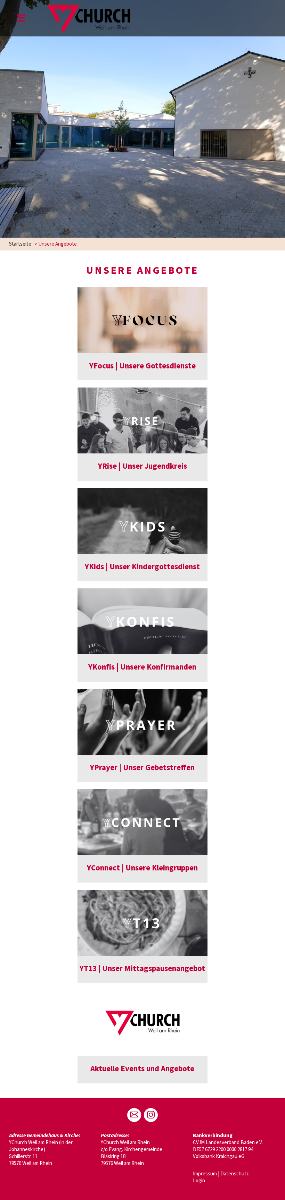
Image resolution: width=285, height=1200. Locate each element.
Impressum (205, 1173)
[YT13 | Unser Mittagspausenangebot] (142, 923)
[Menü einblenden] (21, 19)
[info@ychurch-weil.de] (134, 1115)
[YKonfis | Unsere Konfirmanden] (142, 621)
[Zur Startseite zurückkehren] (88, 8)
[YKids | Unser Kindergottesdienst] (142, 521)
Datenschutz (234, 1173)
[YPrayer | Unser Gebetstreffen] (142, 722)
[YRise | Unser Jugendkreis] (142, 420)
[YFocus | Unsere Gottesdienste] (142, 320)
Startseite (20, 244)
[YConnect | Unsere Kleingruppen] (142, 822)
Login (199, 1180)
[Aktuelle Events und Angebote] (142, 1023)
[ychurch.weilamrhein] (151, 1115)
